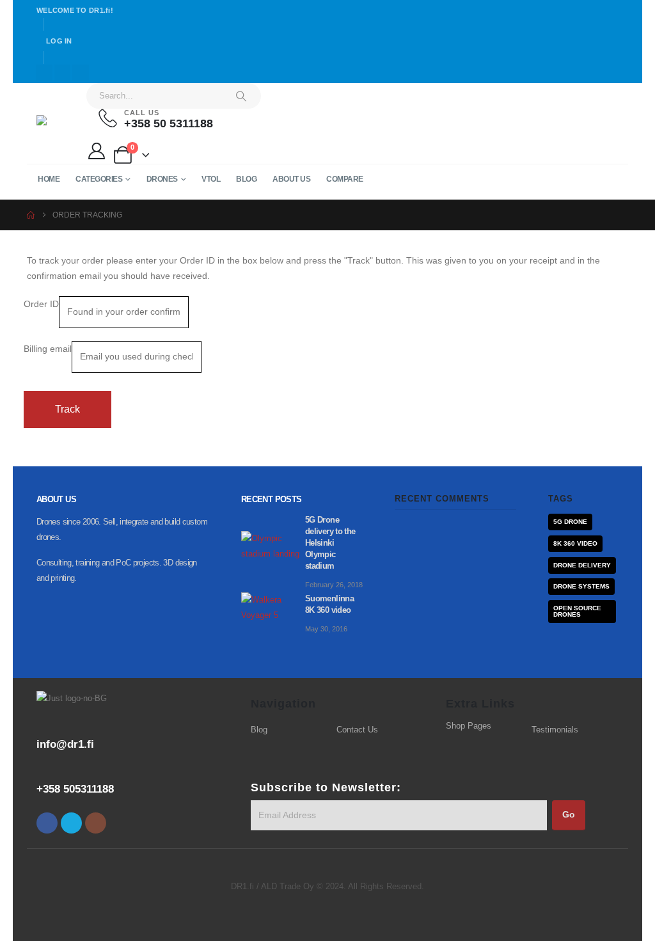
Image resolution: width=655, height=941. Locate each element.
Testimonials (555, 729)
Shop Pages (468, 726)
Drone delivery (582, 565)
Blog (246, 179)
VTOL (210, 179)
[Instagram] (80, 73)
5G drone (570, 521)
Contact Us (357, 729)
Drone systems (581, 586)
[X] (62, 73)
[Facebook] (44, 73)
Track (67, 409)
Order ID (41, 304)
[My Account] (96, 151)
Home (48, 179)
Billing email (48, 349)
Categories (98, 179)
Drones (162, 179)
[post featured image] (273, 545)
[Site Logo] (62, 123)
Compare (344, 179)
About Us (291, 179)
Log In (59, 41)
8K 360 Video (575, 543)
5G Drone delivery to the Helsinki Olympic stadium (330, 543)
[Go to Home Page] (31, 215)
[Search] (241, 96)
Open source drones (577, 611)
